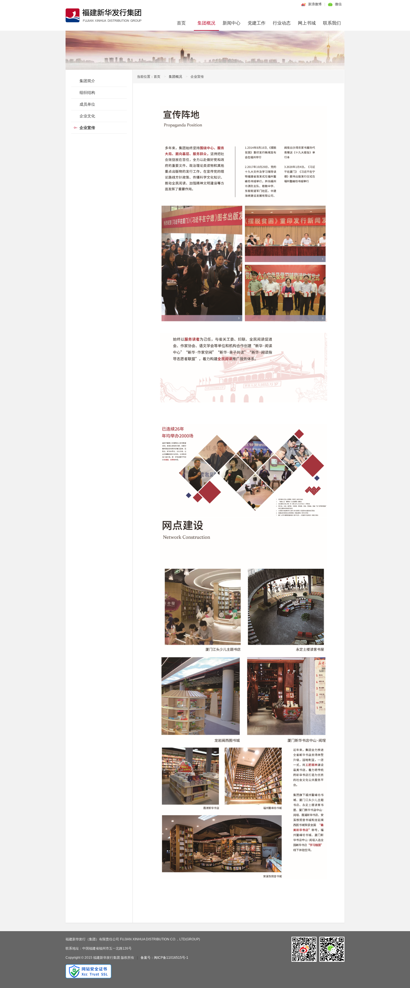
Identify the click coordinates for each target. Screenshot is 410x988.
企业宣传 (197, 77)
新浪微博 (315, 4)
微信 (338, 4)
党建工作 (257, 23)
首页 (181, 23)
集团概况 (206, 23)
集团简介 (87, 81)
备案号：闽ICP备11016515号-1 (164, 958)
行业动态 (282, 23)
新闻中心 (231, 23)
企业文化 (87, 116)
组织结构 (87, 92)
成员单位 (87, 104)
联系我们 (332, 23)
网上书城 (307, 23)
